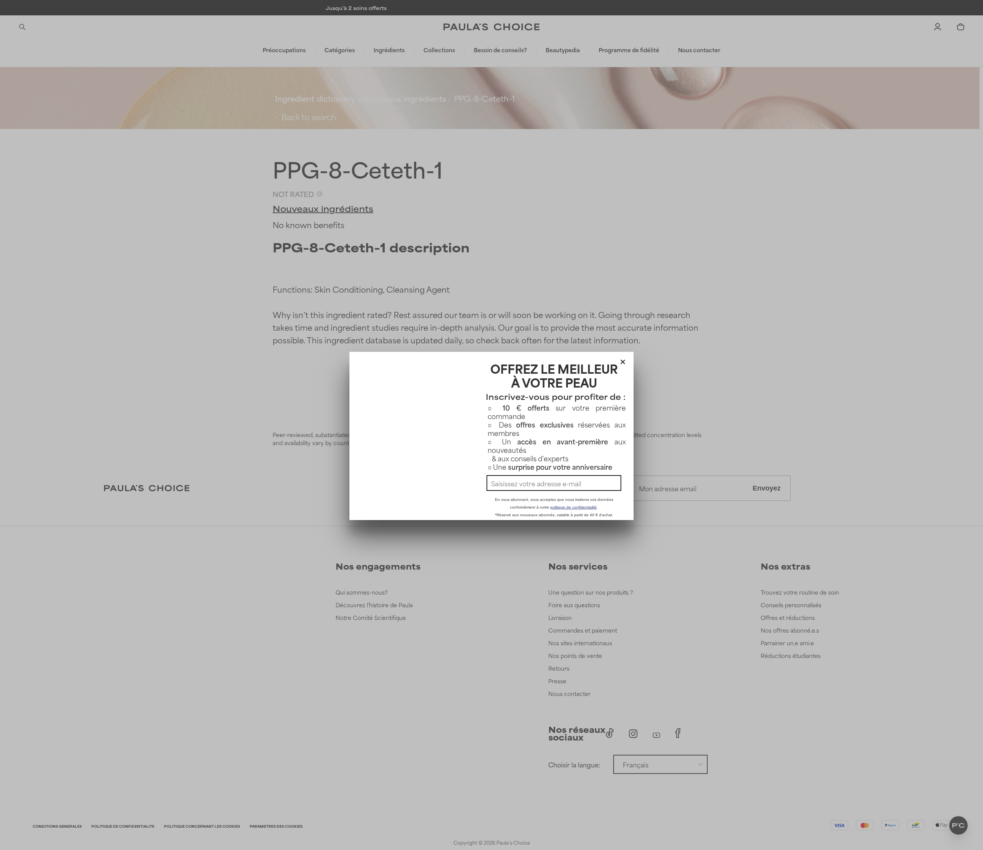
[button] (623, 360)
